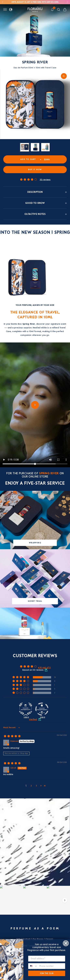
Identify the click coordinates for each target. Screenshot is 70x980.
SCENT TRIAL (35, 601)
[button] (28, 180)
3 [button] (36, 786)
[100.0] (25, 709)
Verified (33, 719)
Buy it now (35, 169)
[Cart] (65, 9)
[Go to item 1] (24, 147)
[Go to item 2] (35, 147)
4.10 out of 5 (44, 667)
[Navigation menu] (5, 9)
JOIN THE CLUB (46, 973)
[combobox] (33, 966)
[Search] (58, 9)
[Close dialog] (66, 943)
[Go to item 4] (45, 147)
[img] (12, 737)
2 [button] (31, 786)
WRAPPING (35, 543)
